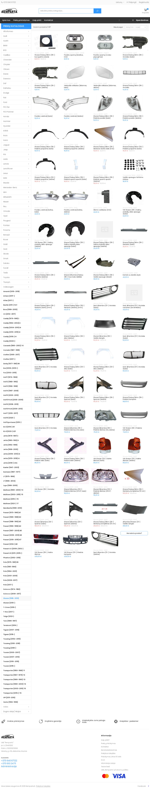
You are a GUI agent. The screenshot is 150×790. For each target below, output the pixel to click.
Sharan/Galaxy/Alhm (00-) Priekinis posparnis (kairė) (133, 148)
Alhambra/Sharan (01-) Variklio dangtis (131, 523)
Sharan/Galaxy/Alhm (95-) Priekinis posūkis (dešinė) (133, 117)
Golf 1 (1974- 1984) (10, 377)
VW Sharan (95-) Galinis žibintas (44, 553)
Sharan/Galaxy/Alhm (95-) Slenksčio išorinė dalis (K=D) (103, 148)
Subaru (6, 263)
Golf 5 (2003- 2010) (11, 395)
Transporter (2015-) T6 (12, 693)
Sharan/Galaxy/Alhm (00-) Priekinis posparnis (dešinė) (45, 178)
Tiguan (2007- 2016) (11, 630)
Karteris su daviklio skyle (131, 275)
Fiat (4, 97)
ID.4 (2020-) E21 (9, 431)
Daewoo (7, 78)
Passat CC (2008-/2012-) (13, 549)
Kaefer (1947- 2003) (11, 467)
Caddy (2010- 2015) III (11, 332)
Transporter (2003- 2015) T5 (14, 688)
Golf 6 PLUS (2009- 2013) (13, 409)
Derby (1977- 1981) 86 (11, 364)
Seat (5, 249)
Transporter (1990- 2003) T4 (14, 684)
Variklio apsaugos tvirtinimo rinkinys (133, 178)
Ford (5, 102)
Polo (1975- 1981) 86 (10, 562)
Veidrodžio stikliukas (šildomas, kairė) (75, 86)
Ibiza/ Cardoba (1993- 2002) (74, 53)
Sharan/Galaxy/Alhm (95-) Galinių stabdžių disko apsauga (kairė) (74, 244)
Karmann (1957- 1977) (11, 472)
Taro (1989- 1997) (10, 621)
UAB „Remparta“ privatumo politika (114, 770)
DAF (4, 83)
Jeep (5, 149)
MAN (5, 178)
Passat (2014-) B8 (10, 544)
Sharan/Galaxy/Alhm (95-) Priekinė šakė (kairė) (45, 460)
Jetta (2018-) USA (10, 463)
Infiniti (5, 130)
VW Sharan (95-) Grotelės (44, 489)
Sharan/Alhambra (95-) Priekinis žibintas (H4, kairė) (74, 429)
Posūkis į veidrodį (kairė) (43, 116)
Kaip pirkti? (105, 740)
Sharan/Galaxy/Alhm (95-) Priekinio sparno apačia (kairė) (75, 178)
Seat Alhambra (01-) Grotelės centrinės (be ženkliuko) (134, 306)
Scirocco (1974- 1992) (11, 589)
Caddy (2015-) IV (10, 336)
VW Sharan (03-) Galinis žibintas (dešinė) (132, 460)
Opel (5, 216)
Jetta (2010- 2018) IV (11, 458)
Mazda (6, 182)
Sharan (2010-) (9, 603)
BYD (4, 50)
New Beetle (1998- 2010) (12, 508)
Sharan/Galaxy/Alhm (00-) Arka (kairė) (74, 368)
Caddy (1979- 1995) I (11, 318)
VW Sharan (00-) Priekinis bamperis (73, 553)
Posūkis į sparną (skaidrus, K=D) (73, 56)
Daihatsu (7, 88)
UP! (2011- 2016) (9, 697)
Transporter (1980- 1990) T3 (14, 679)
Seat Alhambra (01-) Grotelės (46, 428)
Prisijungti (132, 2)
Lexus (5, 173)
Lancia (6, 164)
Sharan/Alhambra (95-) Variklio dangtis (102, 337)
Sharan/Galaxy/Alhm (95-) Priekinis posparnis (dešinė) (74, 148)
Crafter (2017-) (9, 359)
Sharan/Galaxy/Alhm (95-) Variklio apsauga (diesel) (103, 276)
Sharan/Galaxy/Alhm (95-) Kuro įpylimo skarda (45, 56)
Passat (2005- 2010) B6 (12, 535)
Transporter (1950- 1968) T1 (14, 670)
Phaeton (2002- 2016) (12, 558)
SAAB (5, 244)
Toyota (6, 277)
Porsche (6, 230)
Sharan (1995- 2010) (11, 598)
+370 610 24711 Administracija (9, 765)
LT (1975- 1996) (9, 476)
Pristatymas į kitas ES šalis (111, 757)
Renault (6, 235)
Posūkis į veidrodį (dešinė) (73, 116)
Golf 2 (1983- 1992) (10, 382)
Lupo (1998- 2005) (10, 485)
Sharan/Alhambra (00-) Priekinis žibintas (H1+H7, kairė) (75, 490)
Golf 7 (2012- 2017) (10, 413)
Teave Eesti (105, 766)
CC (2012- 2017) (9, 314)
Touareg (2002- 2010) (12, 639)
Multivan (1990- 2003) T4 (13, 490)
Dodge (6, 93)
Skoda (6, 253)
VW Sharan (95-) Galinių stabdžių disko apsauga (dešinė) (44, 244)
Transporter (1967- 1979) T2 (14, 675)
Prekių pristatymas (21, 20)
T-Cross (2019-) (9, 607)
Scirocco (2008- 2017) (12, 594)
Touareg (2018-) (9, 648)
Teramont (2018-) (10, 625)
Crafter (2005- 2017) (11, 355)
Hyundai (6, 126)
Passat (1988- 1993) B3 (12, 521)
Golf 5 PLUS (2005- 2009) (13, 400)
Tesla (5, 272)
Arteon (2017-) (9, 296)
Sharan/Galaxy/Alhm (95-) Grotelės (133, 86)
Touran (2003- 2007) (11, 652)
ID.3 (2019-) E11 (9, 427)
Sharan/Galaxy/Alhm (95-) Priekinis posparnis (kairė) (45, 148)
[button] (145, 10)
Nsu (4, 206)
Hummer (6, 121)
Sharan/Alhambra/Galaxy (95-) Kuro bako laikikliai (73, 276)
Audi (5, 36)
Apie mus (6, 20)
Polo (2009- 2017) (10, 580)
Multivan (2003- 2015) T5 (13, 494)
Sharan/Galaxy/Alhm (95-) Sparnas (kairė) (74, 398)
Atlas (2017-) (8, 300)
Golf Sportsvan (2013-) (12, 422)
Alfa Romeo (8, 31)
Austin (5, 41)
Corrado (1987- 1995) (11, 350)
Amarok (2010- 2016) (11, 291)
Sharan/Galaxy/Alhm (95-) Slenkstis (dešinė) (45, 276)
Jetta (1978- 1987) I (10, 436)
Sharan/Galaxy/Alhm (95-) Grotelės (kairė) (133, 56)
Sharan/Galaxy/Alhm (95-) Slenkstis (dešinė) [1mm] (74, 306)
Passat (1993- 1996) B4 (12, 526)
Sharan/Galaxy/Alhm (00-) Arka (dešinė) (103, 368)
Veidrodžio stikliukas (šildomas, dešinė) (104, 86)
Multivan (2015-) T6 (11, 499)
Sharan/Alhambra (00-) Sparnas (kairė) (44, 523)
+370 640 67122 (9, 2)
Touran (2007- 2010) (11, 657)
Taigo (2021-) (8, 616)
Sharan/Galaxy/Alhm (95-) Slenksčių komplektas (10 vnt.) (134, 490)
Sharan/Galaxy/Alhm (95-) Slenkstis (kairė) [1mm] (45, 306)
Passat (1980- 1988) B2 (12, 517)
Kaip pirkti (37, 20)
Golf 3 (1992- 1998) (10, 386)
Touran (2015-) (9, 666)
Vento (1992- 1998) (10, 702)
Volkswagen (8, 287)
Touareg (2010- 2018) (11, 643)
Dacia (5, 74)
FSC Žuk (6, 107)
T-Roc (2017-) (8, 612)
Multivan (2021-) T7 (11, 503)
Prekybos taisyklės (108, 753)
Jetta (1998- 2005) (10, 449)
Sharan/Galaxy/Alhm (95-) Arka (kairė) (45, 337)
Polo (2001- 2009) (10, 576)
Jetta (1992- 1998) (10, 445)
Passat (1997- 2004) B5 (12, 530)
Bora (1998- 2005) (10, 309)
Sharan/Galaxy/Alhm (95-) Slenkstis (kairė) (133, 243)
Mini (4, 192)
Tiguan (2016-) (9, 634)
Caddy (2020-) (9, 341)
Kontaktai (48, 20)
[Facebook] (148, 786)
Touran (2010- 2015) (11, 661)
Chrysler (6, 64)
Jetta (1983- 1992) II (11, 440)
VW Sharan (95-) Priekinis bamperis (132, 429)
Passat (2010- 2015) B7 (12, 540)
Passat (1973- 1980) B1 (12, 512)
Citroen (6, 69)
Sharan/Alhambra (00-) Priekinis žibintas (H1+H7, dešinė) (102, 491)
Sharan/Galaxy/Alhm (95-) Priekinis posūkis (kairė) (103, 117)
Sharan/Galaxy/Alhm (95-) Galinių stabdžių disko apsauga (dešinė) (103, 244)
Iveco (5, 140)
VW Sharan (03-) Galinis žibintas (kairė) (102, 460)
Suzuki (5, 268)
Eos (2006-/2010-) (10, 368)
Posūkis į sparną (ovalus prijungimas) (102, 56)
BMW (5, 45)
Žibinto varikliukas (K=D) (102, 210)
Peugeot (7, 220)
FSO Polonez (8, 111)
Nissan (6, 201)
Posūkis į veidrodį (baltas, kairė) (44, 211)
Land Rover (8, 168)
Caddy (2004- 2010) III (12, 327)
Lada (5, 159)
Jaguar (6, 145)
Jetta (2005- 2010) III (11, 454)
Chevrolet (7, 59)
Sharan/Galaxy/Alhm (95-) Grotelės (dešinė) (45, 86)
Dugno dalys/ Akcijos (12, 711)
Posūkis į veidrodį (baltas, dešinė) (73, 211)
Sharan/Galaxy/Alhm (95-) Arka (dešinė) (74, 337)
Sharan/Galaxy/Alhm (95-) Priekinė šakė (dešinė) (74, 460)
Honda (6, 116)
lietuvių (119, 2)
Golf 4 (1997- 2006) (11, 391)
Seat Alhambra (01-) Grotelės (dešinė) (46, 368)
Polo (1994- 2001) (10, 571)
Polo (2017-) (8, 585)
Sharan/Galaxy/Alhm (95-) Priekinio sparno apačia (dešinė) (103, 179)
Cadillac (6, 55)
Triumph (6, 282)
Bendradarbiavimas (109, 750)
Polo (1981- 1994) (9, 567)
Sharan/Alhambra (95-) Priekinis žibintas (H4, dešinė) (104, 429)
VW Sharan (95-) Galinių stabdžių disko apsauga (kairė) (132, 212)
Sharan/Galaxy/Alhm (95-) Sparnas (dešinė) (103, 398)
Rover (5, 239)
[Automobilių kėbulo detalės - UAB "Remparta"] (9, 10)
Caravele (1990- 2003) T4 (13, 345)
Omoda (6, 211)
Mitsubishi (7, 197)
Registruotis (144, 2)
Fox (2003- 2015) (10, 373)
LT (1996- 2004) (9, 481)
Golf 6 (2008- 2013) (11, 404)
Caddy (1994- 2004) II (11, 323)
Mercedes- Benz (10, 187)
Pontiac (6, 225)
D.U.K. (103, 760)
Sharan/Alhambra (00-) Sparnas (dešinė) (73, 523)
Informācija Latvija (108, 763)
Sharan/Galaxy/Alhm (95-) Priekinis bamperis (133, 398)
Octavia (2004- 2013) (130, 273)
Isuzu (5, 135)
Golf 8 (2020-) (9, 418)
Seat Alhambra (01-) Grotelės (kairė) (104, 306)
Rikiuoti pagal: (118, 27)
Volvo (5, 706)
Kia (4, 154)
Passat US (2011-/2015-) (12, 553)
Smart (5, 258)
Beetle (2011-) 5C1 (10, 305)
